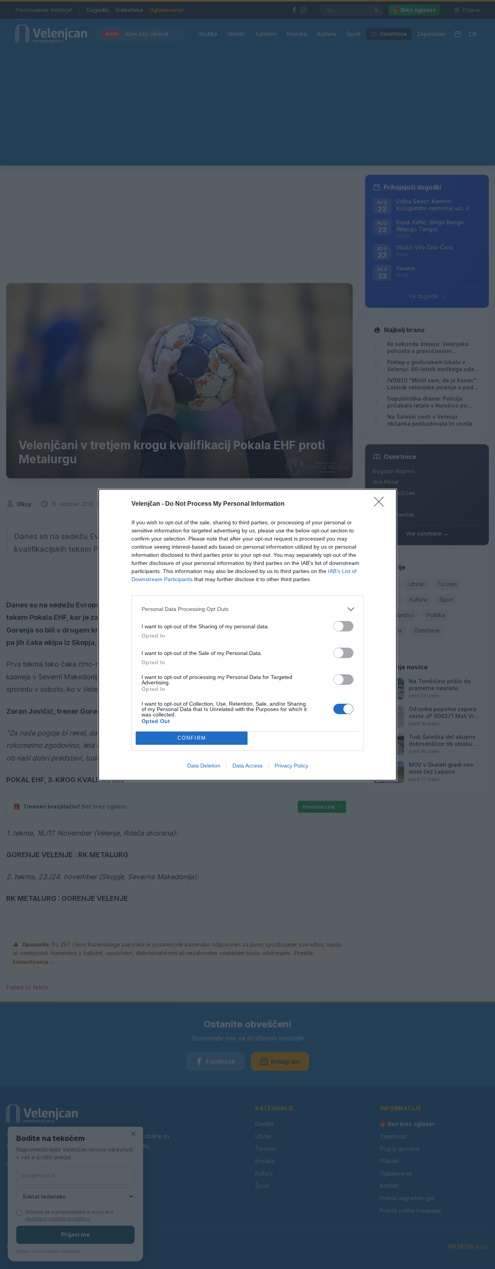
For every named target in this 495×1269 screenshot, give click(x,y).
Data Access (247, 765)
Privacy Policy (291, 765)
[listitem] (247, 609)
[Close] (381, 504)
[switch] (343, 626)
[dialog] (247, 634)
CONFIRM (192, 738)
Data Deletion (203, 765)
